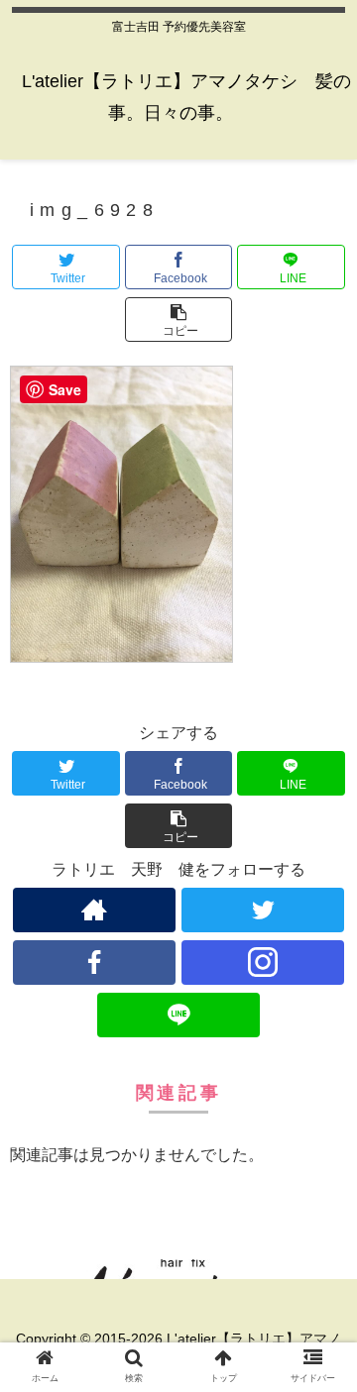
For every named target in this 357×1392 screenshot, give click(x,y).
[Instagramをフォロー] (262, 962)
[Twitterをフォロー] (262, 910)
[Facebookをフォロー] (94, 962)
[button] (179, 319)
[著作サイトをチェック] (94, 910)
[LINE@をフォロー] (178, 1015)
